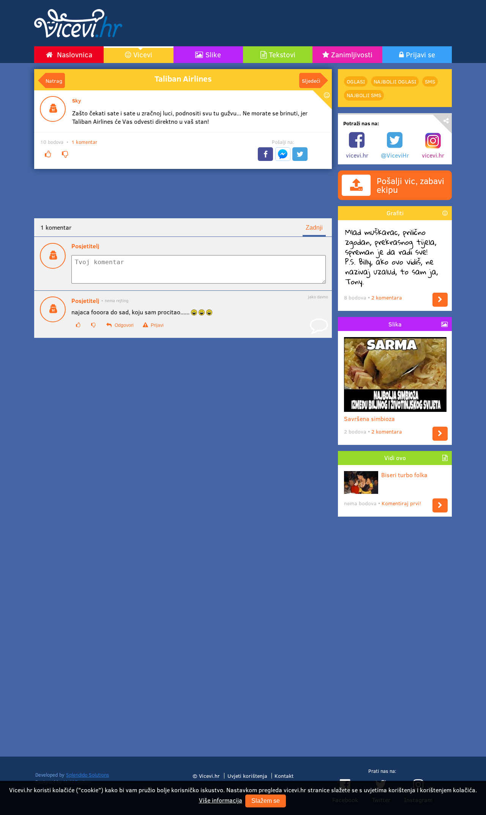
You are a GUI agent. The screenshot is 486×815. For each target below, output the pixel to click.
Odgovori (124, 325)
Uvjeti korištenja (247, 775)
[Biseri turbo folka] (440, 505)
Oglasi (356, 81)
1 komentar (84, 142)
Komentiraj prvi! (401, 503)
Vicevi (142, 54)
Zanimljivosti (351, 54)
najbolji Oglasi (395, 81)
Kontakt (284, 775)
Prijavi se (420, 54)
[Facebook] (265, 154)
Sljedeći (311, 80)
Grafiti (395, 213)
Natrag (54, 80)
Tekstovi (282, 54)
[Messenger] (282, 154)
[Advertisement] (315, 23)
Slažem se (265, 801)
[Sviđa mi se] (47, 154)
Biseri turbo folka (404, 474)
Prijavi (157, 325)
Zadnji (314, 227)
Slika (395, 324)
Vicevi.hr (209, 775)
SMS (430, 81)
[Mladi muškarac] (440, 300)
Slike (213, 54)
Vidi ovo (395, 458)
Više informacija (220, 800)
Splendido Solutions (87, 774)
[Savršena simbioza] (440, 434)
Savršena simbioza (369, 418)
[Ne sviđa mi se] (65, 154)
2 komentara (386, 297)
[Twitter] (300, 154)
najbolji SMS (364, 95)
